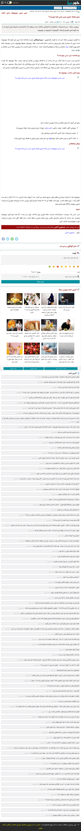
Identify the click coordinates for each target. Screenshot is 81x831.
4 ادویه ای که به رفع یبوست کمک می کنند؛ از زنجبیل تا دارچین (62, 484)
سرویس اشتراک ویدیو (24, 824)
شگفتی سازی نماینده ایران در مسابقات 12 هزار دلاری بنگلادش (62, 769)
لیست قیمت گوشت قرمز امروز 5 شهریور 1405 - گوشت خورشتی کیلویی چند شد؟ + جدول (55, 681)
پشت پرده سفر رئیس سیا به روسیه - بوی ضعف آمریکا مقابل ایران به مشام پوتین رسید (56, 546)
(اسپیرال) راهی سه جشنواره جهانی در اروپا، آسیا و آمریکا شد (63, 686)
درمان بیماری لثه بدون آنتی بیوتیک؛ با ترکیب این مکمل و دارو (49, 359)
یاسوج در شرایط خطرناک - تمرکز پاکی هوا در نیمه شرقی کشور (62, 727)
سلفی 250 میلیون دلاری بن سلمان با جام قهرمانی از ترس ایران (62, 463)
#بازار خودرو (57, 8)
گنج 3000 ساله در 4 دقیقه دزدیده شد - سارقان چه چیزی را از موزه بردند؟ (60, 665)
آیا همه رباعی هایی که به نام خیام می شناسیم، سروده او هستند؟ (62, 800)
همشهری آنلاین (69, 233)
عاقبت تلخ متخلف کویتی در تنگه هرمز (69, 551)
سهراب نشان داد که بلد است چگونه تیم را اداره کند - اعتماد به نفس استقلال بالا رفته (57, 531)
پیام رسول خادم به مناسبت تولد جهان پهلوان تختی (65, 722)
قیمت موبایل (34, 368)
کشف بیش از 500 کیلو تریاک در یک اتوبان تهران (66, 738)
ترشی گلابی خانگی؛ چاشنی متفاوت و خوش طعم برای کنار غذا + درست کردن (49, 336)
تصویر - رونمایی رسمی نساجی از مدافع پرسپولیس (65, 815)
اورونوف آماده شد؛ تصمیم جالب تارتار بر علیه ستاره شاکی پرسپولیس (61, 489)
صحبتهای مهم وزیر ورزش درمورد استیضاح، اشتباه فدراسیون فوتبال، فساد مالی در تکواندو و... (54, 619)
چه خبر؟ (15, 2)
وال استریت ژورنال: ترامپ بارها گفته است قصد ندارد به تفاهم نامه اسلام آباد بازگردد (57, 603)
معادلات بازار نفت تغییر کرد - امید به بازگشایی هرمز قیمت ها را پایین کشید (59, 784)
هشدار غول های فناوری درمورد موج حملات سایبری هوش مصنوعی (61, 382)
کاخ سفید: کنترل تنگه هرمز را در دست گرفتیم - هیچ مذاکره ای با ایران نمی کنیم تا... (57, 774)
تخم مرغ (49, 128)
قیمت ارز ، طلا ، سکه (61, 368)
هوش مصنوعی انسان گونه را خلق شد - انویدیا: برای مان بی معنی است (60, 377)
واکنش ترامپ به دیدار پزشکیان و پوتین (68, 494)
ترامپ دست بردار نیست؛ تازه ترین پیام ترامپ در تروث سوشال (62, 437)
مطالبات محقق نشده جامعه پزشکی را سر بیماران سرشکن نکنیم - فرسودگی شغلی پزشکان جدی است (52, 696)
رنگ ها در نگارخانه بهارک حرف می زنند (69, 655)
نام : (78, 272)
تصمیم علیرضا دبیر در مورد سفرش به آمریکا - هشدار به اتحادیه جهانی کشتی (58, 458)
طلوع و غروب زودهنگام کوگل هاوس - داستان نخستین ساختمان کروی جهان (59, 505)
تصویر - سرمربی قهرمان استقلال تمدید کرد (68, 779)
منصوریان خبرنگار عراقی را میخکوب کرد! (68, 794)
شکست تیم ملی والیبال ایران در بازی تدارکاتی (67, 634)
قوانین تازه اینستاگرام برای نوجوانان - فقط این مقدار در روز (64, 712)
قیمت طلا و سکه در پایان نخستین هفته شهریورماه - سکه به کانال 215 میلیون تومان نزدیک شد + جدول (51, 427)
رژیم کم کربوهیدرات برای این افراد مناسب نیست (66, 334)
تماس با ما (36, 824)
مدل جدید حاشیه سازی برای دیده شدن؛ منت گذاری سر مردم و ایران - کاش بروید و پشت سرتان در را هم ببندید (49, 479)
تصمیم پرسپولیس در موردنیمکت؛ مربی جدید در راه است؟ (63, 453)
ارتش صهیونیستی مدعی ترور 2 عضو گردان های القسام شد (63, 810)
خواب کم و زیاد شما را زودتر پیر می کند (66, 308)
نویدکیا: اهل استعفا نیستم (72, 650)
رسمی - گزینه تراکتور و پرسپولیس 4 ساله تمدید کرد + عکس (63, 743)
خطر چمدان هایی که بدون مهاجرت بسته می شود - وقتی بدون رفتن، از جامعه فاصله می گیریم (49, 311)
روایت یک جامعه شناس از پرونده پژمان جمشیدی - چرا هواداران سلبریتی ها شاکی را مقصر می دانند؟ (52, 515)
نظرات (74, 253)
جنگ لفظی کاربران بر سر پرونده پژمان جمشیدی (66, 562)
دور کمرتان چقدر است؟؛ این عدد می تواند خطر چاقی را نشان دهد (14, 359)
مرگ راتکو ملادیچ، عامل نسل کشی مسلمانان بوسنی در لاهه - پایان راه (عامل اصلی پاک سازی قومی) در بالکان (50, 613)
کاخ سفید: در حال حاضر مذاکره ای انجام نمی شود (66, 691)
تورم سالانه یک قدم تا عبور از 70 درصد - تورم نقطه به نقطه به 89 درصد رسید (59, 639)
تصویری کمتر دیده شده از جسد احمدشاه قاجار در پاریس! (64, 442)
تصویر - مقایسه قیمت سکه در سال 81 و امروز (67, 587)
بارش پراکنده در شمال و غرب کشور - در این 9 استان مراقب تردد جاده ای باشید (66, 359)
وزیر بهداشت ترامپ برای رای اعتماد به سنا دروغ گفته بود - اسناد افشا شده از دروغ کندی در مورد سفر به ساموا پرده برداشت (46, 748)
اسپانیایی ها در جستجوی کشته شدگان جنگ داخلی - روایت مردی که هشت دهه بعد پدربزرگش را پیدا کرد (51, 413)
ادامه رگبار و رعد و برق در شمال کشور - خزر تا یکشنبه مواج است (62, 468)
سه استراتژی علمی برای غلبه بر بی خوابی (68, 510)
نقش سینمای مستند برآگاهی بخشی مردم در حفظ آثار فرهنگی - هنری (60, 758)
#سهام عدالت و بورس (69, 8)
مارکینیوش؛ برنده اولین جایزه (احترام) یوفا (68, 670)
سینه (67, 46)
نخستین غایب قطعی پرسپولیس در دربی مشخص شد (64, 763)
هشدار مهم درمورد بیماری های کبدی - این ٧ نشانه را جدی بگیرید (62, 624)
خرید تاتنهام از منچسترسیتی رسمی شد (68, 701)
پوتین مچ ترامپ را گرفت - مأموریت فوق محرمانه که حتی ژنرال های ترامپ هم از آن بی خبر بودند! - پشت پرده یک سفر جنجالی (45, 525)
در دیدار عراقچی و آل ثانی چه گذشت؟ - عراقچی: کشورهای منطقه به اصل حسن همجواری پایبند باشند (52, 608)
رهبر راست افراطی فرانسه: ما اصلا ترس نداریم (67, 598)
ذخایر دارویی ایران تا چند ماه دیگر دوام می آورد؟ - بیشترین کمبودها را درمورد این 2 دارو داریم (54, 408)
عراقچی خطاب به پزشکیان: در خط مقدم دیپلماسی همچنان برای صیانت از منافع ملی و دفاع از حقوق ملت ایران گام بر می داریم (45, 629)
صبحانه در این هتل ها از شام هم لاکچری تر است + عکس (31, 310)
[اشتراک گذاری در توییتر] (8, 240)
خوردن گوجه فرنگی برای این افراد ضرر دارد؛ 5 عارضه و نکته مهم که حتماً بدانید (32, 359)
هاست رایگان (11, 824)
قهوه (50, 138)
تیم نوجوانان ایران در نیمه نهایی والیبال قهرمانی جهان (65, 593)
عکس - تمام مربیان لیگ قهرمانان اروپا (69, 567)
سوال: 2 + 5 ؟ (35, 272)
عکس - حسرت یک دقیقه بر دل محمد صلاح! (67, 572)
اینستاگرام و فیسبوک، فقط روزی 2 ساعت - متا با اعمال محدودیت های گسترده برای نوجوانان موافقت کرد (51, 403)
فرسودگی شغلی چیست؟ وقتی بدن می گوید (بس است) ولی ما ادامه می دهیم (58, 474)
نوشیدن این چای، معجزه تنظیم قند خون (14, 308)
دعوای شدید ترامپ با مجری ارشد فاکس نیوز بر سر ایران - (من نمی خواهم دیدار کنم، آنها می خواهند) (52, 541)
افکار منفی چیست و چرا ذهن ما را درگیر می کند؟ (66, 520)
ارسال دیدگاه (40, 282)
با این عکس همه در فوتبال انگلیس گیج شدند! (67, 582)
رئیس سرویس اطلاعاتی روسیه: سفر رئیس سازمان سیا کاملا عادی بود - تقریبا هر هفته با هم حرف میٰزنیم (51, 660)
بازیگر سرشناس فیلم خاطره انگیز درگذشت (68, 448)
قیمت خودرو (13, 368)
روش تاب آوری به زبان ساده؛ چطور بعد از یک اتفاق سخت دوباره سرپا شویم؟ (58, 717)
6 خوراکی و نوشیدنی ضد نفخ (71, 577)
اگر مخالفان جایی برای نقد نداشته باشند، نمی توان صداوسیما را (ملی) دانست (58, 644)
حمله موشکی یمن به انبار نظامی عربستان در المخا (66, 805)
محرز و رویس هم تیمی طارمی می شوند (68, 432)
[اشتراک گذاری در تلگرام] (17, 240)
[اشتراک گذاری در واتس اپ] (12, 240)
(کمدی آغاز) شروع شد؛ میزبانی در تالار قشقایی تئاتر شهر (64, 732)
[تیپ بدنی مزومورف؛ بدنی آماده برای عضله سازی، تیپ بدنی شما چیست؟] (40, 97)
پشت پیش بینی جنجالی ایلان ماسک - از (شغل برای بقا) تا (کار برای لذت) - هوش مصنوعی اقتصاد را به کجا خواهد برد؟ (47, 706)
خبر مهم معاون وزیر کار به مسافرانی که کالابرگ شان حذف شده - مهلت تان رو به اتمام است (55, 753)
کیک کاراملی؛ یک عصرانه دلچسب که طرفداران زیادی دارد (32, 336)
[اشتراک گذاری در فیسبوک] (3, 240)
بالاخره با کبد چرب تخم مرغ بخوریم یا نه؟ (15, 334)
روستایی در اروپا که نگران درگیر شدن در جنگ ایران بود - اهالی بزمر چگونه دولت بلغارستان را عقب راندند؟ (51, 392)
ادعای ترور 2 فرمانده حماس (72, 536)
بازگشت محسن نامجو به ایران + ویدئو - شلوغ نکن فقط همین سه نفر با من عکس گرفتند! (55, 675)
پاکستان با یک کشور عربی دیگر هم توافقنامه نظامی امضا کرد (63, 789)
